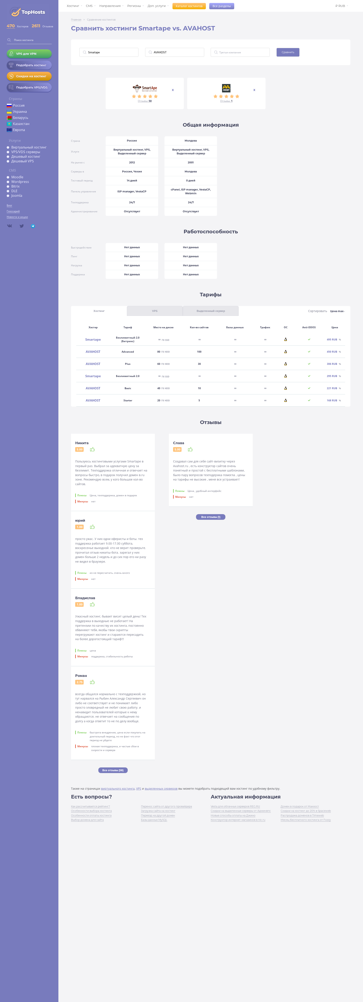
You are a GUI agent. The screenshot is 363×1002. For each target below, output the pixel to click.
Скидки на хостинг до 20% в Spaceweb (306, 810)
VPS (138, 789)
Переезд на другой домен (158, 815)
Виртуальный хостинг (29, 147)
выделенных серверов (161, 789)
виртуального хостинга (118, 789)
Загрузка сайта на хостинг (158, 810)
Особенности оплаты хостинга (91, 815)
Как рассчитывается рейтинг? (90, 806)
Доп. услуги (157, 6)
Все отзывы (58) (113, 770)
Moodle (17, 177)
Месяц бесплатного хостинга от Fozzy (306, 819)
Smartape (93, 339)
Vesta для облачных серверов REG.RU (235, 806)
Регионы (134, 6)
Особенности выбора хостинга (91, 810)
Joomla (16, 195)
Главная (76, 19)
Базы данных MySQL (154, 819)
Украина (20, 111)
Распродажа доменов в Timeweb (302, 815)
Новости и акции (17, 217)
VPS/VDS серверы (25, 152)
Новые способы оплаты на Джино (233, 815)
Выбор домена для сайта (87, 819)
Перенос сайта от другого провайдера (166, 806)
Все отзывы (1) (210, 517)
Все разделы (222, 6)
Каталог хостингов (189, 6)
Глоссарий (13, 211)
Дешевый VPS (22, 161)
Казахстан (21, 123)
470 (11, 25)
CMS (89, 6)
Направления (110, 6)
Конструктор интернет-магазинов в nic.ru (238, 819)
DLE (14, 191)
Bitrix (15, 186)
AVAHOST (93, 351)
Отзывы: (145, 101)
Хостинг (73, 6)
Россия (19, 105)
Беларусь (20, 117)
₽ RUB (340, 6)
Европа (19, 129)
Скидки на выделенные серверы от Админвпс (241, 810)
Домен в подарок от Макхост (300, 806)
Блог (9, 205)
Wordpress (20, 181)
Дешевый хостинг (25, 156)
